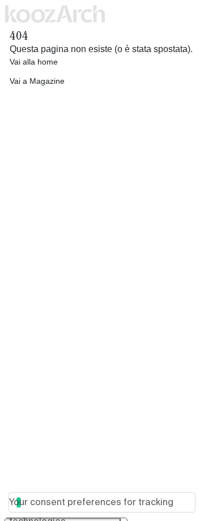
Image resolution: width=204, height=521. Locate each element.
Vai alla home (34, 61)
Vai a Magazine (37, 81)
